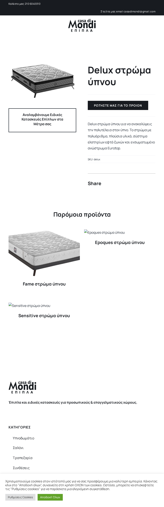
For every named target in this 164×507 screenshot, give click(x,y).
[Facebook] (128, 183)
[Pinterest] (144, 183)
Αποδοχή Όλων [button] (50, 497)
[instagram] (85, 411)
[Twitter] (136, 183)
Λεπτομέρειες (44, 254)
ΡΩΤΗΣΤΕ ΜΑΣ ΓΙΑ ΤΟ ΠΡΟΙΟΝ (118, 105)
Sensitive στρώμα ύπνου (44, 315)
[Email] (151, 183)
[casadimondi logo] (82, 20)
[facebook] (78, 411)
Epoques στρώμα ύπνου (120, 242)
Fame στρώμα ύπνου (44, 284)
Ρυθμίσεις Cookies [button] (20, 497)
